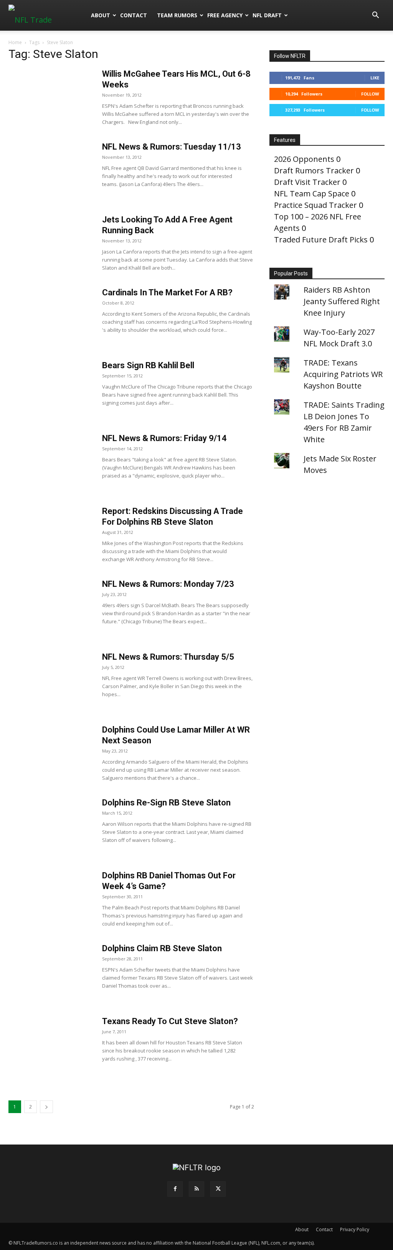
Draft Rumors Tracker (314, 170)
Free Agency (225, 15)
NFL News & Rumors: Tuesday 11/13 (171, 147)
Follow (370, 94)
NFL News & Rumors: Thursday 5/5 (168, 657)
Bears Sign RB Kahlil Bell (148, 365)
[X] (218, 1189)
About (100, 15)
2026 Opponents (304, 159)
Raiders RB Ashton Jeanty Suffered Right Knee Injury (342, 301)
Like (374, 78)
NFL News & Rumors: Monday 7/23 (168, 584)
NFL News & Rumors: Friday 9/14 (164, 438)
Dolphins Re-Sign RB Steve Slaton (166, 802)
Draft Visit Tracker (307, 182)
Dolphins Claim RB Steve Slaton (162, 948)
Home (15, 42)
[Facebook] (175, 1189)
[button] (375, 15)
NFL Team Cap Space (311, 193)
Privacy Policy (354, 1229)
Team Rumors (177, 15)
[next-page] (46, 1106)
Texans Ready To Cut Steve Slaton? (170, 1021)
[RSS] (196, 1189)
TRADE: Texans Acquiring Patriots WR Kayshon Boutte (343, 374)
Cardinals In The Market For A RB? (167, 292)
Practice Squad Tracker (315, 205)
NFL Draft (267, 15)
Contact (133, 15)
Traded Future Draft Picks (321, 239)
